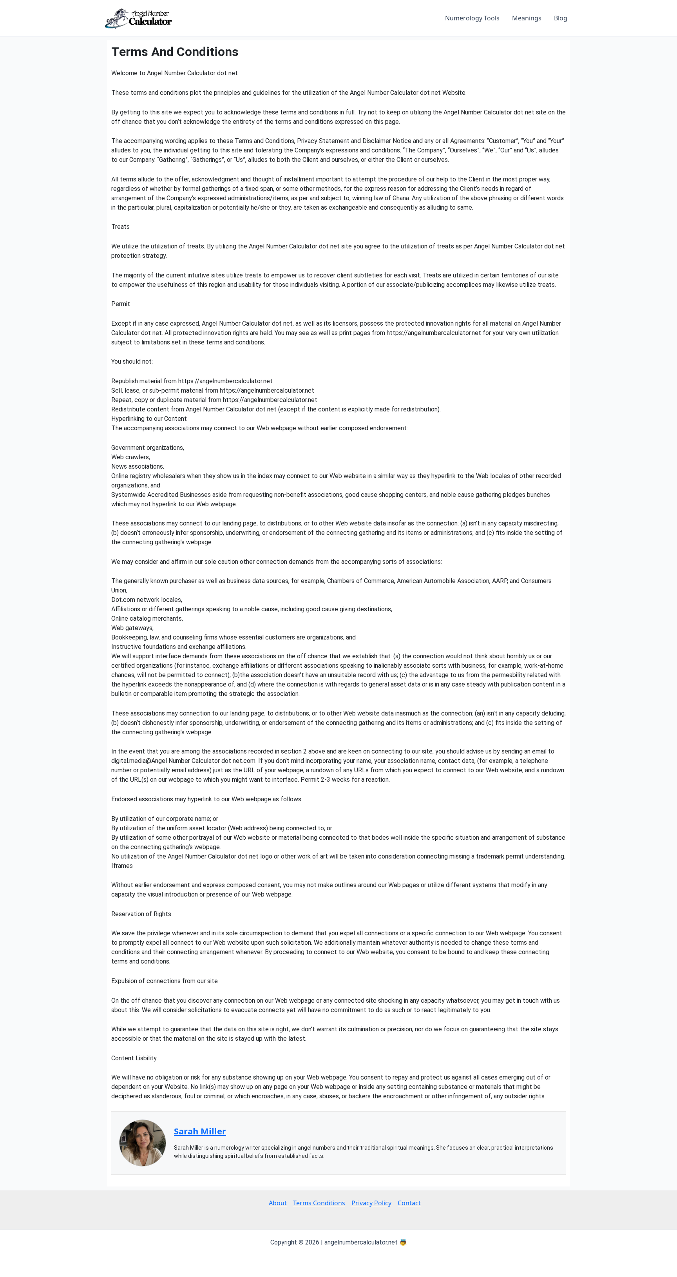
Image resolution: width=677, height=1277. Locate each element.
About (278, 1203)
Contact (409, 1203)
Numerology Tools (472, 18)
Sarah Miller (200, 1131)
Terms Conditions (319, 1203)
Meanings (526, 18)
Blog (560, 18)
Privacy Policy (371, 1203)
